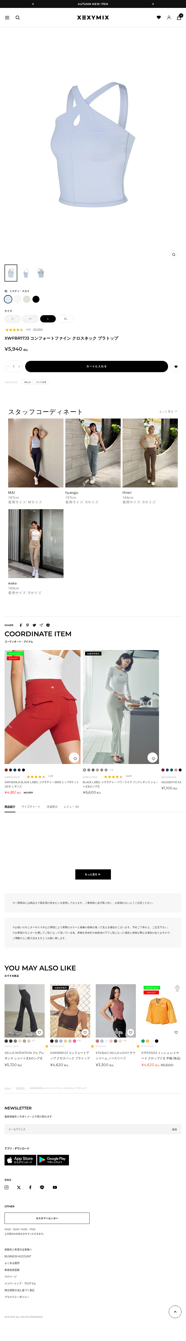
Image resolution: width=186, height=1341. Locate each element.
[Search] (18, 18)
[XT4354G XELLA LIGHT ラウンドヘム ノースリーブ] (116, 1011)
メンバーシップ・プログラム (20, 1283)
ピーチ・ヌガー (111, 1041)
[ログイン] (169, 17)
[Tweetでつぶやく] (34, 625)
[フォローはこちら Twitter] (20, 1187)
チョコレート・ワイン (52, 1041)
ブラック (156, 1041)
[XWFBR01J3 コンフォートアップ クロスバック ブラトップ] (70, 1011)
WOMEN (20, 1088)
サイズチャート (31, 806)
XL (65, 318)
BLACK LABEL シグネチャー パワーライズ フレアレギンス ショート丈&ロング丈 (120, 784)
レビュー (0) (71, 806)
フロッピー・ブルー (102, 1041)
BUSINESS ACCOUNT (18, 1256)
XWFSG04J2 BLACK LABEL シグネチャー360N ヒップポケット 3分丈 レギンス (42, 784)
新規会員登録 (12, 1270)
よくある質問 (12, 1263)
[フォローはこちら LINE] (43, 1187)
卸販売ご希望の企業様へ (18, 1249)
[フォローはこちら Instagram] (8, 1187)
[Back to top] (175, 1313)
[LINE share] (48, 625)
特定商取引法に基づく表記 (19, 1290)
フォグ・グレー (20, 1041)
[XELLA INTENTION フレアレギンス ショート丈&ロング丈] (25, 1011)
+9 (124, 1040)
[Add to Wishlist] (176, 367)
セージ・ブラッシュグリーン (56, 1041)
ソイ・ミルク (120, 1041)
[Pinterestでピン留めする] (27, 625)
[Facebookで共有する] (21, 625)
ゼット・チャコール (6, 1041)
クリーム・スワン (29, 1041)
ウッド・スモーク (24, 1041)
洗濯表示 (52, 806)
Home (7, 1088)
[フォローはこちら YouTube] (56, 1187)
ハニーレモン (65, 1041)
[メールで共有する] (41, 625)
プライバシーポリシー (17, 1297)
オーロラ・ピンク (74, 1041)
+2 (33, 1040)
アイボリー (152, 1041)
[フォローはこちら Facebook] (31, 1187)
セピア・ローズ (70, 1041)
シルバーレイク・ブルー (61, 1041)
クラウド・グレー (15, 1041)
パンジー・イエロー (147, 1041)
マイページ (11, 1276)
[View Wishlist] (159, 17)
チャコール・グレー (115, 1041)
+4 (111, 770)
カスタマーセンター (47, 1218)
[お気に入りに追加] (75, 758)
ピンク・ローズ (97, 1041)
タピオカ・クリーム (106, 1041)
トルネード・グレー (10, 1041)
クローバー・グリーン (143, 1041)
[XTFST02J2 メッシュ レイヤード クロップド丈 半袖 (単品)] (161, 1011)
